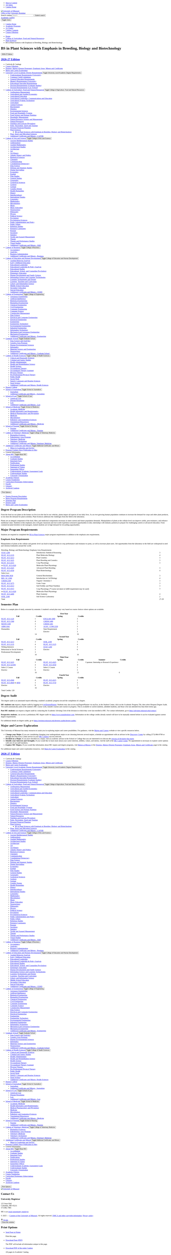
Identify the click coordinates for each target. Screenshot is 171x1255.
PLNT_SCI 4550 (7, 571)
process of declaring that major (122, 739)
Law (12, 403)
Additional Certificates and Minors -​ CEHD (26, 292)
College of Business (13, 247)
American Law (15, 398)
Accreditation (15, 457)
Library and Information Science (22, 284)
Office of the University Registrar (13, 13)
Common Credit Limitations (20, 77)
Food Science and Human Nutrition (23, 115)
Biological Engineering (18, 301)
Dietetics (13, 109)
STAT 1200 (5, 553)
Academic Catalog (8, 18)
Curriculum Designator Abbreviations (19, 482)
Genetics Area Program (18, 343)
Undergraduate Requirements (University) (25, 75)
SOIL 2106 (5, 597)
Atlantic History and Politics (20, 155)
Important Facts (16, 461)
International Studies (17, 197)
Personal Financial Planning (20, 128)
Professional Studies (17, 465)
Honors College (11, 387)
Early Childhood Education (20, 263)
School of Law (11, 396)
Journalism (14, 392)
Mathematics (15, 201)
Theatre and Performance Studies (22, 241)
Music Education (16, 208)
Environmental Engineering (20, 326)
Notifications (15, 463)
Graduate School (12, 339)
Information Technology (19, 330)
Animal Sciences (16, 105)
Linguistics (14, 199)
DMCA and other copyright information (67, 1216)
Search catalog (6, 15)
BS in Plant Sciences (37, 535)
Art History (14, 153)
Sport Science (15, 383)
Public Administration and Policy (22, 222)
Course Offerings (12, 32)
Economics (14, 172)
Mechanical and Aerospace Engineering (24, 332)
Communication (16, 162)
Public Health (15, 377)
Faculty (8, 484)
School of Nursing (12, 426)
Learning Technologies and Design (23, 279)
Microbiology (15, 203)
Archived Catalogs (12, 488)
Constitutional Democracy (19, 164)
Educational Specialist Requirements (23, 83)
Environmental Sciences (19, 111)
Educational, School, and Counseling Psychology (28, 271)
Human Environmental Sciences (22, 345)
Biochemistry (15, 107)
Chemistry (14, 159)
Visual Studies (15, 243)
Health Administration (18, 362)
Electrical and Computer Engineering (23, 317)
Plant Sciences (11, 41)
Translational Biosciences (19, 422)
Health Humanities (17, 191)
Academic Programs (13, 26)
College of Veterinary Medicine (17, 433)
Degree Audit (10, 503)
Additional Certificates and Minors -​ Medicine (27, 424)
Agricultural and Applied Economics (23, 94)
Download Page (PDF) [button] (14, 1240)
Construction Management (20, 313)
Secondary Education (18, 288)
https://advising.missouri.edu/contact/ (142, 711)
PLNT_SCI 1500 (7, 621)
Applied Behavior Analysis (20, 261)
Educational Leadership (19, 265)
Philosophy (14, 212)
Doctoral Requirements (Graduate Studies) (25, 86)
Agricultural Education (18, 96)
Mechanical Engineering (19, 334)
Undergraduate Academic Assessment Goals (26, 471)
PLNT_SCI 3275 (7, 583)
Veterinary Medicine (17, 439)
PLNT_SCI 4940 (7, 683)
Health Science (15, 366)
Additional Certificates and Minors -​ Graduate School (29, 353)
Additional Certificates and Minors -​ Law (25, 405)
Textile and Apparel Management (22, 237)
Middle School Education (19, 286)
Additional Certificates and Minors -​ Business (27, 256)
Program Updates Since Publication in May (21, 450)
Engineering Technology (19, 324)
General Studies (16, 178)
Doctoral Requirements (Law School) (24, 88)
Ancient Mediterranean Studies (21, 141)
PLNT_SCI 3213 (7, 558)
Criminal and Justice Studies (20, 360)
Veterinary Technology (18, 441)
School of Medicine (13, 407)
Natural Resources (17, 121)
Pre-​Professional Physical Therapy (22, 375)
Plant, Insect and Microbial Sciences (23, 134)
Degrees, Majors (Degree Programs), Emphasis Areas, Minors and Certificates (34, 68)
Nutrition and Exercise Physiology (22, 124)
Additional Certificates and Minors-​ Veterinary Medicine (31, 443)
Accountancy (15, 250)
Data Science (15, 166)
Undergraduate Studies (18, 473)
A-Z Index (9, 28)
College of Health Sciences (15, 356)
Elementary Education (18, 273)
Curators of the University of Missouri (23, 1216)
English (13, 174)
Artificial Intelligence (18, 299)
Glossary (9, 486)
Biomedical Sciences (17, 435)
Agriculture (14, 103)
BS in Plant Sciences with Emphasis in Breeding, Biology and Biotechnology (43, 132)
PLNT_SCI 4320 (9, 565)
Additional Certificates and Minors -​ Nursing (26, 431)
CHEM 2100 (6, 581)
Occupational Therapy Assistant (22, 371)
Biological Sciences (17, 157)
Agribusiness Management (20, 92)
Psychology (14, 218)
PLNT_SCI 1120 (7, 619)
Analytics (13, 252)
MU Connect (44, 737)
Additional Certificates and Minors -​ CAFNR (27, 136)
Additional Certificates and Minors (18, 446)
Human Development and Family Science (25, 275)
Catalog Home (11, 7)
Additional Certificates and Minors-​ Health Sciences (29, 385)
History (13, 193)
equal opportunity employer (18, 1212)
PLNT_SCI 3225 (7, 560)
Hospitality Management (19, 117)
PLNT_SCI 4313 (7, 586)
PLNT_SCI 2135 (7, 555)
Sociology (14, 233)
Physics (13, 214)
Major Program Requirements (16, 498)
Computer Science (17, 311)
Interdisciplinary (16, 195)
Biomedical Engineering (19, 303)
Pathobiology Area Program (20, 437)
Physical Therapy (16, 373)
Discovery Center (136, 734)
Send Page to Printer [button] (13, 1232)
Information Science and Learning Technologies (27, 277)
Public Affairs (15, 224)
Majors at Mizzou (84, 745)
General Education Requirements (22, 79)
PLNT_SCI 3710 (49, 683)
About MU (10, 454)
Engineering (14, 322)
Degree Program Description (16, 496)
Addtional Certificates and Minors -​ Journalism (27, 394)
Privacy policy (88, 1216)
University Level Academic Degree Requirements (24, 73)
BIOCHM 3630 (7, 576)
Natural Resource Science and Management (26, 119)
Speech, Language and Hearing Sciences (25, 381)
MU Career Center (121, 741)
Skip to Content (11, 3)
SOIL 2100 (47, 642)
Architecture (14, 149)
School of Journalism (13, 389)
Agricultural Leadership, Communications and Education (31, 98)
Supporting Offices (17, 469)
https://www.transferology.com (63, 715)
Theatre (13, 239)
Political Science (16, 216)
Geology (13, 185)
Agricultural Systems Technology (22, 101)
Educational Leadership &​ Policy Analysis (25, 267)
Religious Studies (16, 226)
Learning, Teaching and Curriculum (23, 282)
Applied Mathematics (18, 145)
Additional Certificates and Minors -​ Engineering (28, 336)
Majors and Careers (101, 731)
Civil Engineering (16, 307)
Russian (13, 231)
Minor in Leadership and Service (22, 448)
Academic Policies (12, 478)
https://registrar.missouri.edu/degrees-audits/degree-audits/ (55, 721)
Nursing (13, 428)
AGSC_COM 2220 (50, 626)
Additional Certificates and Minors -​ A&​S (25, 245)
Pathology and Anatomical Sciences (23, 420)
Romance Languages (18, 229)
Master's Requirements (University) (23, 81)
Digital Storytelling (17, 170)
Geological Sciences (17, 182)
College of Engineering (14, 294)
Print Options (6, 492)
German (13, 187)
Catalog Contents (12, 30)
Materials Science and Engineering (23, 349)
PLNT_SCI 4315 (7, 563)
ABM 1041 (5, 626)
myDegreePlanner (49, 705)
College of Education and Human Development (23, 258)
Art (11, 151)
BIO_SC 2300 (6, 578)
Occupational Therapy (18, 368)
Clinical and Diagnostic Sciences (22, 358)
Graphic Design (16, 189)
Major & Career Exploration (54, 749)
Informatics (14, 347)
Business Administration (19, 254)
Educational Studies (17, 269)
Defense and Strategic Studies (21, 168)
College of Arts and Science (16, 138)
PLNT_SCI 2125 (49, 644)
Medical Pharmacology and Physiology (24, 413)
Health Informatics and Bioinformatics (24, 411)
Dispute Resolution (17, 401)
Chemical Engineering (18, 305)
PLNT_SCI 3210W (8, 665)
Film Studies (14, 176)
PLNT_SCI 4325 (7, 568)
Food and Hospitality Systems (21, 113)
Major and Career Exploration (17, 71)
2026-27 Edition (10, 59)
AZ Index (9, 5)
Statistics (13, 235)
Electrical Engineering (18, 320)
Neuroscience (15, 210)
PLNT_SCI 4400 (7, 594)
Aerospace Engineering (18, 297)
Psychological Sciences (18, 220)
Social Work (14, 379)
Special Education (16, 290)
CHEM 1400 (48, 621)
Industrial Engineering (18, 328)
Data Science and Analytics (20, 341)
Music (12, 206)
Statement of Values (17, 467)
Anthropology (15, 143)
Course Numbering (13, 480)
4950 (18, 683)
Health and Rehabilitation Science (22, 364)
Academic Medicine (17, 409)
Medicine (13, 416)
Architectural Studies (18, 147)
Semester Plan (11, 501)
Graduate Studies (16, 459)
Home (8, 36)
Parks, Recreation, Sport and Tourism (24, 126)
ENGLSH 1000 (49, 619)
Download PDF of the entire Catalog (19, 1248)
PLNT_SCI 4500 (7, 680)
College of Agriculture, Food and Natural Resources (25, 38)
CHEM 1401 (48, 624)
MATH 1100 (6, 624)
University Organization (19, 476)
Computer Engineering (18, 309)
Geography (14, 180)
